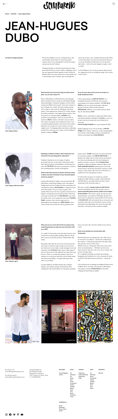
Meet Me (101, 373)
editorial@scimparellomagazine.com (15, 377)
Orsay (80, 116)
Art (71, 376)
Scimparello (63, 402)
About (60, 405)
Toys (71, 391)
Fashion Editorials (83, 374)
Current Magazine (63, 373)
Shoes (71, 381)
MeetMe (13, 14)
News (72, 369)
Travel (71, 396)
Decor (71, 390)
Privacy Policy (62, 409)
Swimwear (72, 374)
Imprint (61, 410)
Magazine (62, 369)
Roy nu (50, 120)
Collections (82, 373)
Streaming (72, 395)
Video (80, 378)
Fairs (71, 380)
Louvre (102, 118)
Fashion (72, 385)
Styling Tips (82, 376)
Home (7, 14)
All (71, 373)
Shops (71, 378)
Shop (91, 369)
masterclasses (96, 268)
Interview (102, 369)
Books (71, 393)
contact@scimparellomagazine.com (14, 371)
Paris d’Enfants (99, 135)
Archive (61, 374)
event (92, 111)
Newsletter (62, 407)
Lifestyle (72, 386)
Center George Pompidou (86, 124)
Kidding (55, 132)
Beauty (72, 388)
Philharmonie (82, 109)
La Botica (64, 115)
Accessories (73, 383)
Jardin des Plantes (98, 99)
